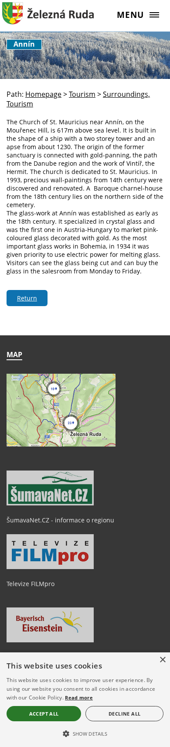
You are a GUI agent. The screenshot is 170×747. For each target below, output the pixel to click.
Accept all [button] (44, 713)
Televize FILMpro (30, 584)
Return (27, 298)
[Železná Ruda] (48, 19)
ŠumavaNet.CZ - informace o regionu (60, 520)
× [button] (162, 660)
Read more (79, 697)
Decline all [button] (124, 713)
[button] (85, 733)
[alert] (85, 699)
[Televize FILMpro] (50, 567)
